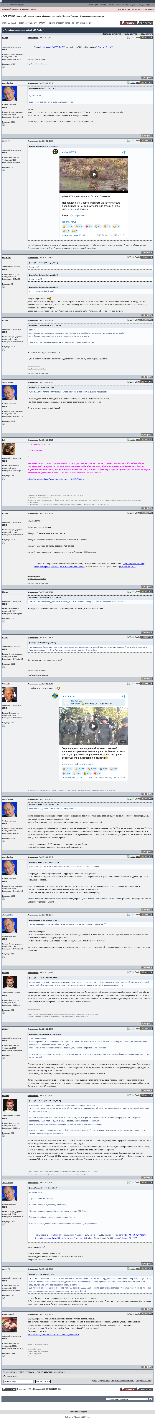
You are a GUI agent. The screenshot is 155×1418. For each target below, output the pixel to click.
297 (31, 23)
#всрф (37, 567)
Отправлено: (33, 38)
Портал (4, 5)
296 (28, 23)
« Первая (20, 23)
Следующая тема (143, 1381)
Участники (119, 5)
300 (43, 23)
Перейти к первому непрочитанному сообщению (69, 23)
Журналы (150, 5)
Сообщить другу (127, 34)
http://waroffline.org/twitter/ (37, 59)
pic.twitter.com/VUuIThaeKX (72, 567)
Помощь (103, 5)
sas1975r (6, 141)
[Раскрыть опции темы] (9, 1389)
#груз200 (55, 567)
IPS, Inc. (87, 1417)
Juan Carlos (7, 83)
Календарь (131, 5)
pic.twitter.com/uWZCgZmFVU (52, 47)
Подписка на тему (110, 34)
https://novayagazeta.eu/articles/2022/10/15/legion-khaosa (53, 1334)
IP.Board (76, 1417)
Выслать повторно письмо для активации (136, 9)
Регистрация (30, 9)
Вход (22, 9)
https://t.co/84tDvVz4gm (133, 563)
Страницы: (6, 23)
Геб (3, 440)
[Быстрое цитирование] (133, 37)
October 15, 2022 (105, 47)
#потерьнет (45, 567)
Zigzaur (5, 592)
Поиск (111, 5)
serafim (5, 973)
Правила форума (17, 5)
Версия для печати (144, 34)
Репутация (93, 5)
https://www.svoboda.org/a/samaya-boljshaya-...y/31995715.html (56, 479)
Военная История (70, 16)
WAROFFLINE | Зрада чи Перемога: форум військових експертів (32, 16)
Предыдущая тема (101, 1381)
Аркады (140, 5)
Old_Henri (6, 258)
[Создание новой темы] (144, 23)
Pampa (5, 38)
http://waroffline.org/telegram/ (38, 64)
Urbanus (6, 684)
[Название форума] (15, 1)
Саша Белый (8, 1314)
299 (40, 23)
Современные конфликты (92, 16)
